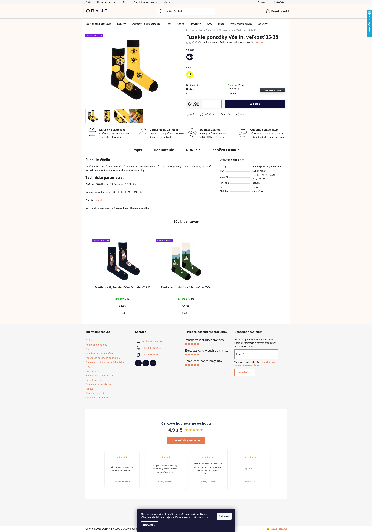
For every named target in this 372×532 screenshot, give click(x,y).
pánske (256, 183)
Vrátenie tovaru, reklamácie (99, 375)
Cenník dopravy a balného (146, 2)
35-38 (122, 313)
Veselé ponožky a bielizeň (266, 166)
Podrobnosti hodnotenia (232, 42)
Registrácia (278, 2)
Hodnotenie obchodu (107, 2)
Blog (125, 2)
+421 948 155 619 (151, 348)
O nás (88, 2)
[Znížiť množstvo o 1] (204, 104)
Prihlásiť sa (244, 372)
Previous (98, 469)
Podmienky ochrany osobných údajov (104, 362)
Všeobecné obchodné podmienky (102, 358)
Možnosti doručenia (272, 90)
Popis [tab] (137, 149)
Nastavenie (149, 525)
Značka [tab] (225, 149)
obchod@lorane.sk (152, 341)
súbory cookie (148, 517)
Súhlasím (224, 516)
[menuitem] (98, 24)
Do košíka (254, 104)
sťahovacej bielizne (267, 133)
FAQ (87, 366)
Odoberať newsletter (96, 393)
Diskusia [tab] (193, 149)
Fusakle (260, 42)
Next (273, 469)
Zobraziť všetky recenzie (186, 440)
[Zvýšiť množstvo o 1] (219, 104)
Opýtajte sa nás (93, 380)
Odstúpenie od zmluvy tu (98, 397)
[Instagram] (145, 363)
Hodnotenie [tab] (164, 149)
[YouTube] (153, 363)
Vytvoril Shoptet (279, 528)
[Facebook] (138, 363)
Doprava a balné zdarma (98, 384)
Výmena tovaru (93, 371)
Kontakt (89, 389)
